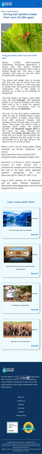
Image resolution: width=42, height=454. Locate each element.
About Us (21, 397)
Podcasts (21, 408)
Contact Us (21, 401)
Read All (34, 234)
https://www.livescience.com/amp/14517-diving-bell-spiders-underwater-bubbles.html (20, 155)
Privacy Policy (21, 415)
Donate (21, 412)
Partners (21, 404)
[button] (38, 3)
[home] (8, 4)
